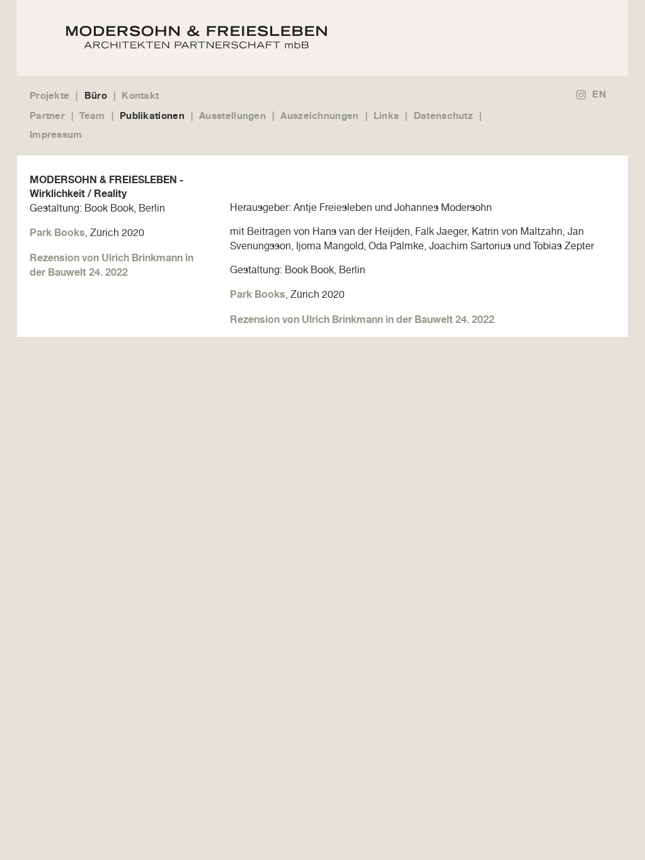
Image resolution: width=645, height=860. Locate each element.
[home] (318, 38)
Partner (47, 116)
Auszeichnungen (319, 116)
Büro (95, 95)
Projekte (49, 95)
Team (92, 116)
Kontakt (140, 95)
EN (599, 94)
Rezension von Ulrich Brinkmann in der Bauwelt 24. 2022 (362, 319)
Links (386, 116)
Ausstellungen (232, 116)
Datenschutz (443, 116)
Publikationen (152, 116)
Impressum (56, 134)
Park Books (57, 232)
